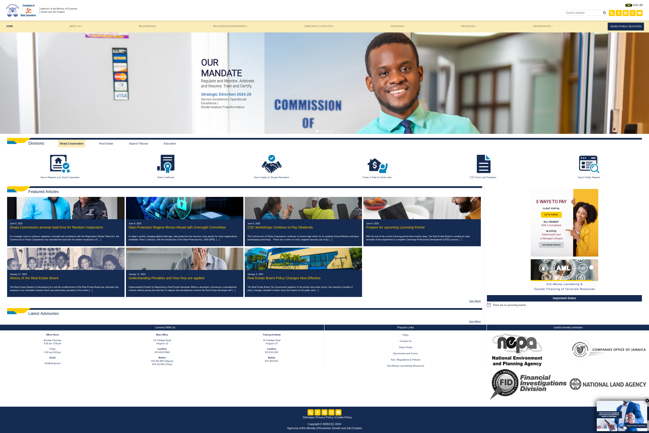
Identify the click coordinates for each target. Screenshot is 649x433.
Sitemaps (308, 417)
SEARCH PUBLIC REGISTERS (626, 26)
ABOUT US (75, 26)
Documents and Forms (405, 353)
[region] (324, 83)
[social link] (612, 13)
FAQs (405, 335)
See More (475, 301)
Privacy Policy (324, 417)
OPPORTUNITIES (542, 26)
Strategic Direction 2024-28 (226, 94)
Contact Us (406, 341)
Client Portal (405, 347)
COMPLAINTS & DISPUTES (318, 26)
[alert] (564, 305)
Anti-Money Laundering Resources (405, 366)
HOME (9, 26)
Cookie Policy (343, 417)
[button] (317, 131)
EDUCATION (397, 26)
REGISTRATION (147, 26)
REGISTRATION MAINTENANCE (229, 26)
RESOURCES (468, 26)
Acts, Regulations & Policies (405, 359)
